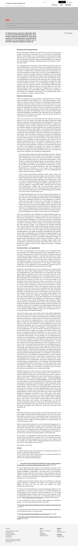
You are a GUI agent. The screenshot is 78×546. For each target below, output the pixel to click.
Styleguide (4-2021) (60, 536)
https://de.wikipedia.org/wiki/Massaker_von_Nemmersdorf (34, 514)
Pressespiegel (42, 533)
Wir (40, 529)
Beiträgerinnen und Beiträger (45, 530)
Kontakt (58, 529)
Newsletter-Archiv (43, 534)
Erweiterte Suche (69, 2)
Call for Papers (59, 535)
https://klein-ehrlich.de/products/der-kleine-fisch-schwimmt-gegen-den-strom (39, 505)
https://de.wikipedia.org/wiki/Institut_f (33, 497)
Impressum (59, 530)
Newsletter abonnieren (44, 535)
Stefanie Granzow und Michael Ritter (15, 27)
